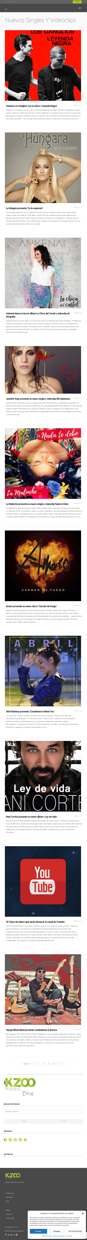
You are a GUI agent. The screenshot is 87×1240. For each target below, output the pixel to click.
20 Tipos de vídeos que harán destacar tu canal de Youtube (35, 921)
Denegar (57, 1231)
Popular (24, 1121)
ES (5, 1)
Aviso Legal (69, 1236)
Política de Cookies (47, 1236)
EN (14, 1)
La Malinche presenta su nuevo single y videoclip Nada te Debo (37, 504)
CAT (10, 1)
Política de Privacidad (59, 1236)
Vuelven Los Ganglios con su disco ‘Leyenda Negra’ (31, 106)
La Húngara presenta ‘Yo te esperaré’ (24, 208)
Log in (77, 1)
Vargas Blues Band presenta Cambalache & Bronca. (31, 1030)
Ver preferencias (75, 1231)
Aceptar (38, 1231)
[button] (83, 1213)
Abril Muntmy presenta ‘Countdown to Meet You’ (30, 711)
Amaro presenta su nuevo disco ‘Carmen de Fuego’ (31, 606)
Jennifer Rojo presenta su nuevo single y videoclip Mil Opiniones (38, 398)
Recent (63, 1121)
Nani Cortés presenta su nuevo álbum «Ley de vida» (31, 816)
